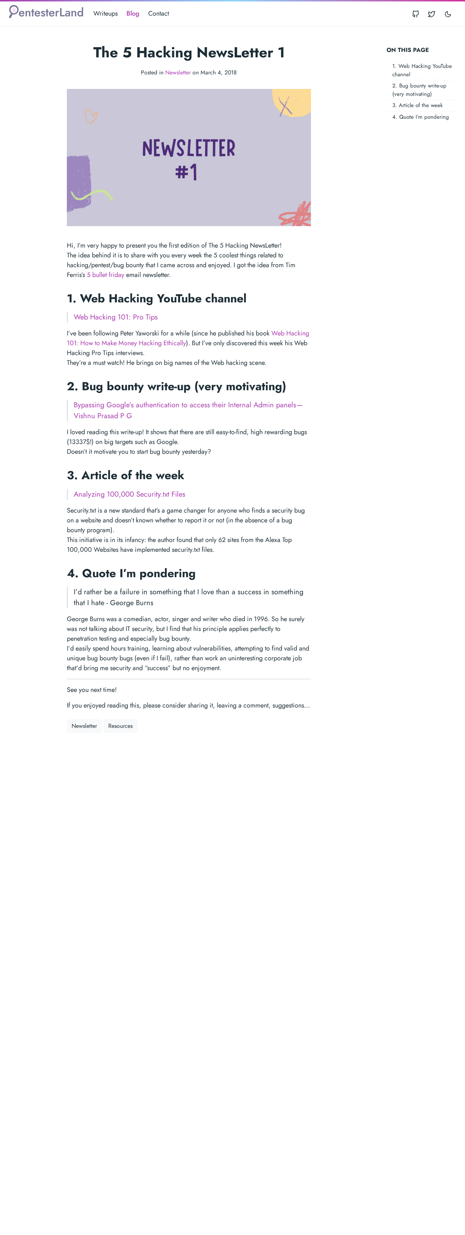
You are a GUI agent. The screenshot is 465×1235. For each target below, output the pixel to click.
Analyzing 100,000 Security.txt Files (129, 494)
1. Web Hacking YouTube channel (422, 70)
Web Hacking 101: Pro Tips (116, 317)
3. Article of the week (417, 105)
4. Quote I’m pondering (420, 117)
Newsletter (178, 72)
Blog (133, 13)
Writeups (105, 13)
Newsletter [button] (84, 726)
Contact (158, 13)
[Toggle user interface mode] (448, 13)
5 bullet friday (105, 275)
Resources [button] (120, 726)
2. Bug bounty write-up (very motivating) (419, 90)
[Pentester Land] (46, 13)
